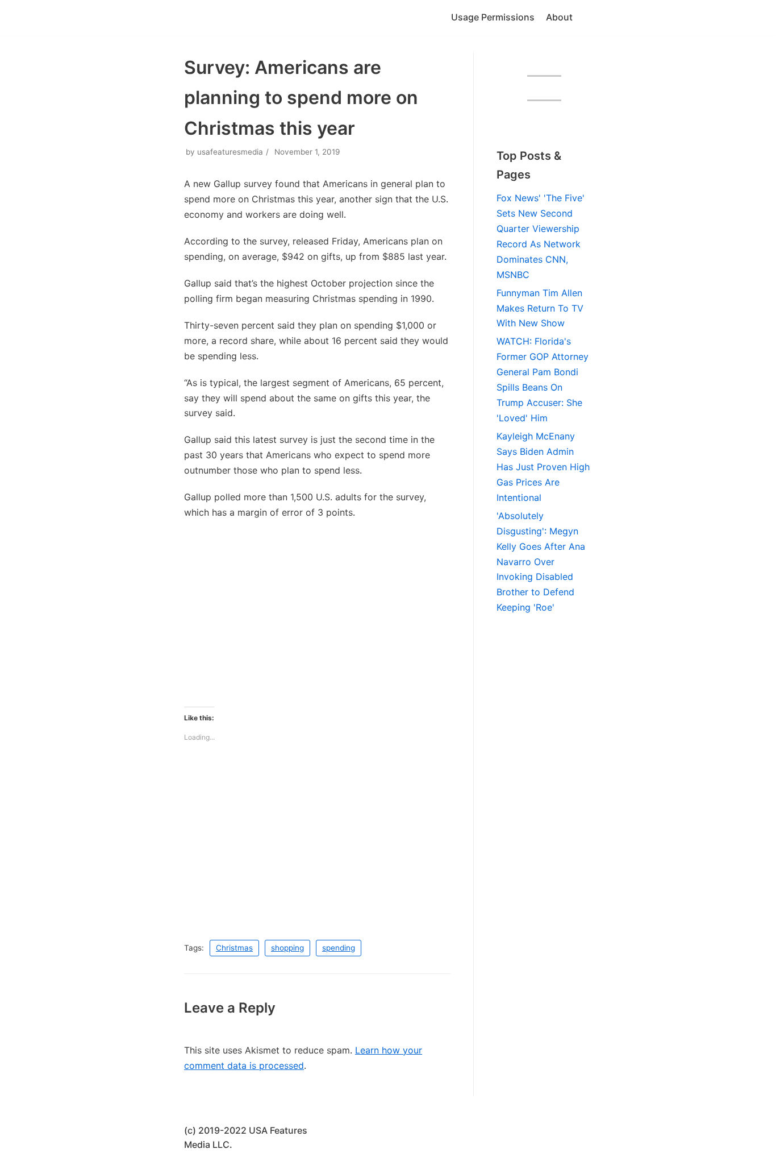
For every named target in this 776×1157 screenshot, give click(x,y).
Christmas (234, 947)
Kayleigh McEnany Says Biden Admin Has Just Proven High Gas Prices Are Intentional (543, 466)
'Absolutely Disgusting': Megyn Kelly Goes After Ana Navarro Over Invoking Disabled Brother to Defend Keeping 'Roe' (541, 561)
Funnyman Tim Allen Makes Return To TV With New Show (540, 308)
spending (338, 947)
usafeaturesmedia (230, 151)
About (559, 17)
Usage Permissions (493, 17)
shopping (287, 947)
